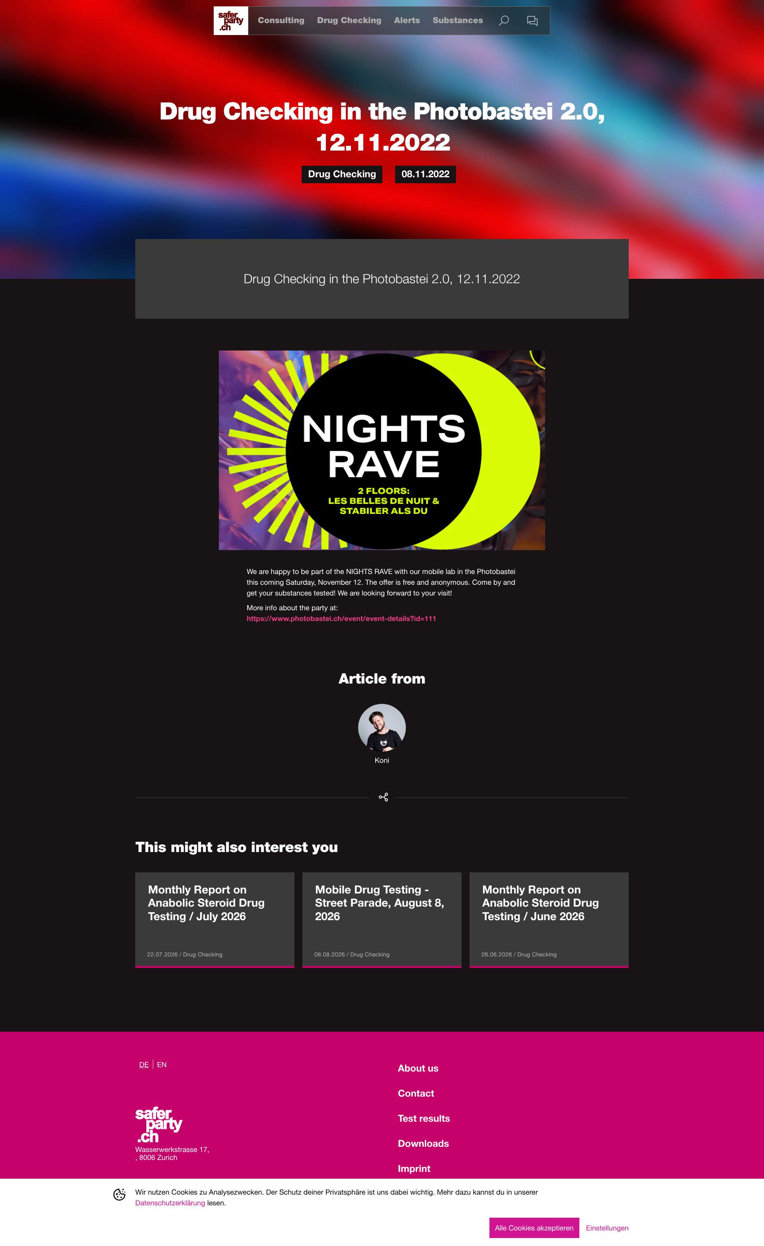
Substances (458, 20)
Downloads (423, 1145)
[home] (231, 20)
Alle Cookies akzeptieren (534, 1227)
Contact (416, 1094)
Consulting (281, 20)
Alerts (407, 20)
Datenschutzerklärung (170, 1202)
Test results (424, 1120)
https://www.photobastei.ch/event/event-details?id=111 (342, 619)
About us (418, 1069)
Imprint (414, 1170)
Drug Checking (349, 20)
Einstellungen (607, 1227)
